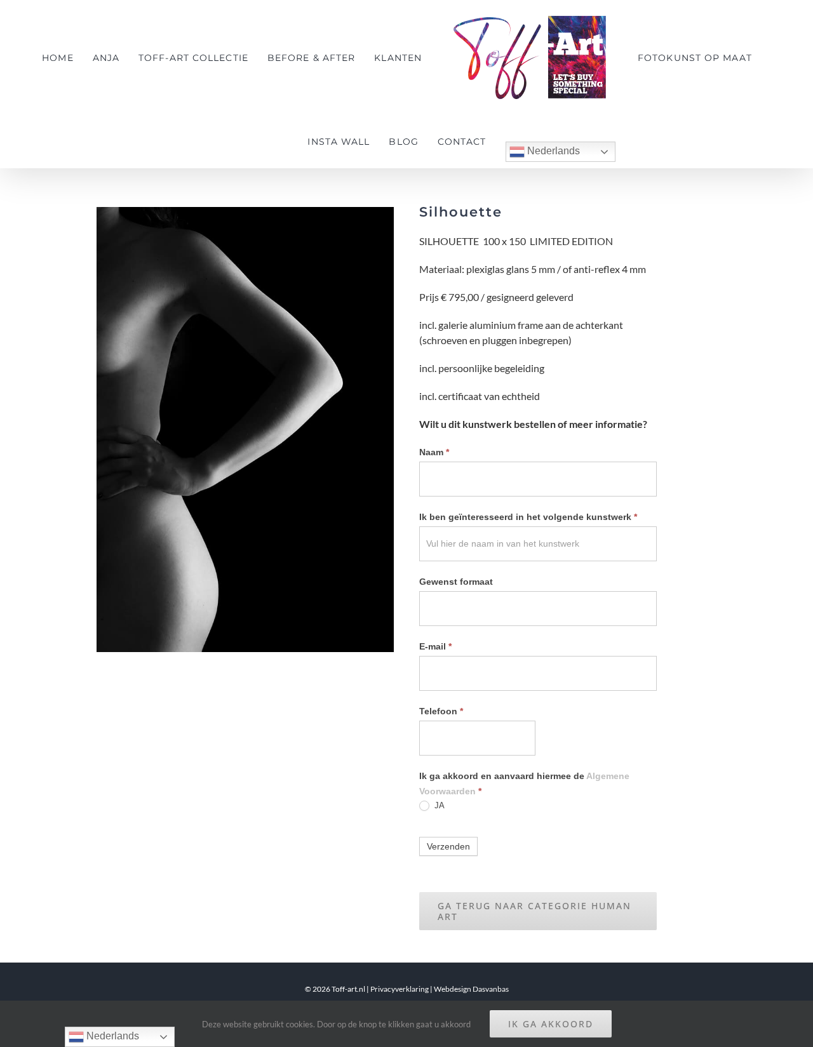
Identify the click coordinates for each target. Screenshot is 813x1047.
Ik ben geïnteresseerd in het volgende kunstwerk (528, 517)
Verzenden (448, 846)
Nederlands (539, 150)
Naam (434, 452)
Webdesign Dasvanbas (471, 989)
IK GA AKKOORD (550, 1024)
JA (438, 805)
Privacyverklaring (399, 989)
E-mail (435, 646)
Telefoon (441, 711)
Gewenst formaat (456, 582)
